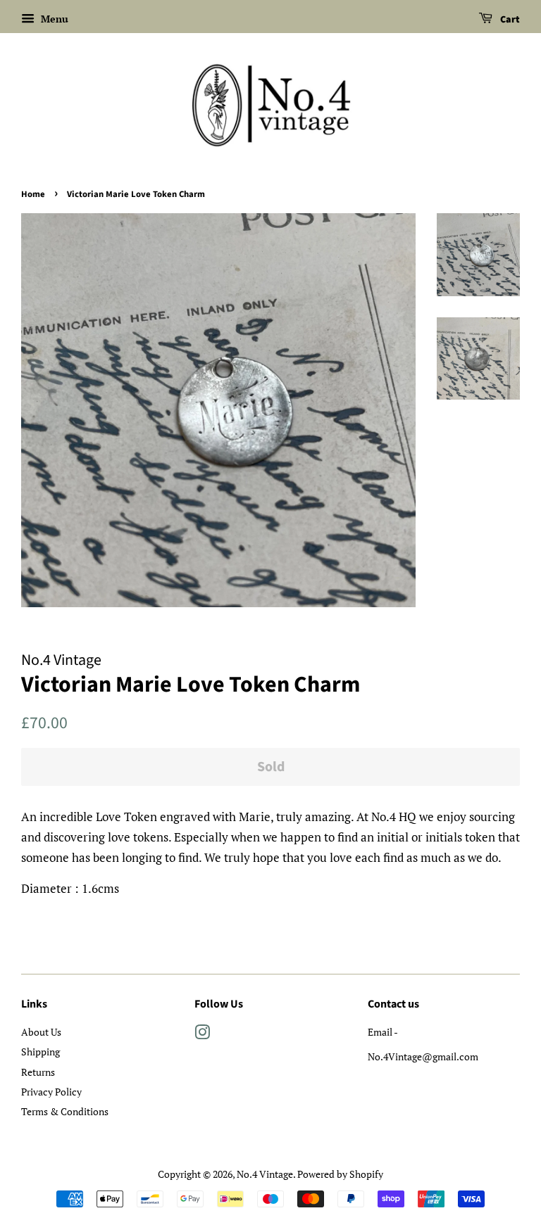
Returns (38, 1072)
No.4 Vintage (265, 1174)
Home (33, 194)
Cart (509, 20)
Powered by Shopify (340, 1174)
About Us (41, 1032)
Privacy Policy (51, 1091)
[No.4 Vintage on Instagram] (202, 1034)
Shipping (40, 1051)
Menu (53, 18)
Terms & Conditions (64, 1111)
